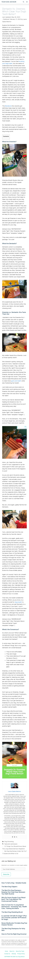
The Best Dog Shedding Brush (12, 912)
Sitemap (14, 953)
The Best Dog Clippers (9, 886)
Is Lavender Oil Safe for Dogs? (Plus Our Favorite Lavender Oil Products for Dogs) (14, 917)
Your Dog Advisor (8, 2)
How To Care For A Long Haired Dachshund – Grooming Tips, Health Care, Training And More (14, 906)
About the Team (20, 951)
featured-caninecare (10, 844)
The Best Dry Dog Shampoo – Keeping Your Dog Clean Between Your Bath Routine (13, 892)
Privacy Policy (21, 953)
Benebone (8, 106)
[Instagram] (14, 837)
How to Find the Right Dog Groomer (14, 934)
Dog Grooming (9, 841)
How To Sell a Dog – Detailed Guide (13, 883)
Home (6, 951)
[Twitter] (16, 837)
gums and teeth (16, 381)
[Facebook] (12, 837)
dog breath (18, 602)
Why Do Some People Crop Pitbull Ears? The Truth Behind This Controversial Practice (13, 899)
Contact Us (7, 953)
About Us (12, 951)
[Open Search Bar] (23, 2)
